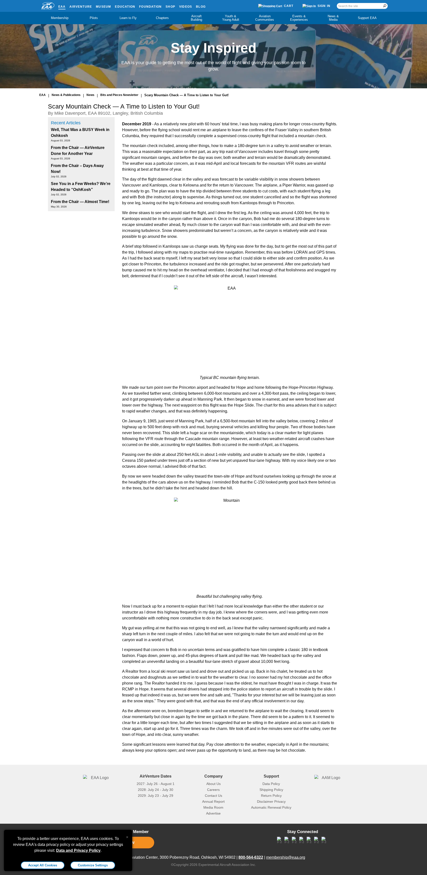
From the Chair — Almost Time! (80, 202)
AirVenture (80, 6)
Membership (59, 18)
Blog (201, 6)
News (90, 95)
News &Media (333, 17)
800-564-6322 (250, 857)
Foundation (150, 6)
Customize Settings (93, 865)
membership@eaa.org (285, 857)
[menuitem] (60, 18)
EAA (62, 6)
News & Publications (66, 95)
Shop (170, 6)
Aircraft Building (196, 17)
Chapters (162, 18)
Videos (185, 6)
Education (125, 6)
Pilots (94, 18)
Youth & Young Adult (230, 17)
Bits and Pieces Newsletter (119, 95)
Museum (103, 6)
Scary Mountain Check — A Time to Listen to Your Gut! (186, 95)
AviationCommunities (264, 17)
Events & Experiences (299, 17)
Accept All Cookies (42, 865)
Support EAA (367, 18)
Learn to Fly (128, 18)
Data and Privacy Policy (78, 850)
